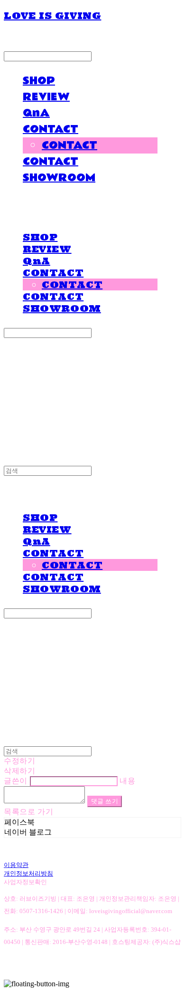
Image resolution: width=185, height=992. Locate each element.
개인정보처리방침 (28, 873)
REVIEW (46, 97)
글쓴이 (16, 781)
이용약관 (16, 864)
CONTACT (50, 129)
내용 (127, 781)
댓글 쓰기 (105, 801)
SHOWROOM (59, 178)
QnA (36, 113)
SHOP (39, 81)
